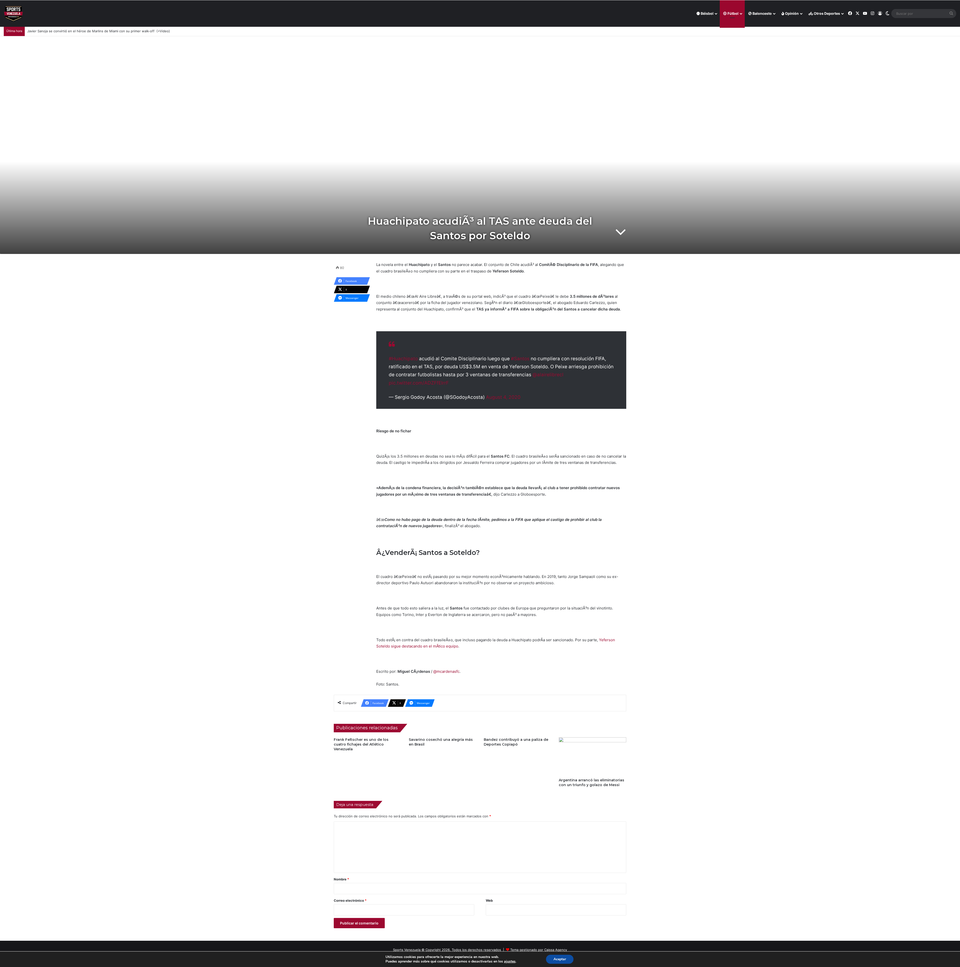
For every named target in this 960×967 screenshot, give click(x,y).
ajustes (510, 961)
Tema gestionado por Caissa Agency (538, 950)
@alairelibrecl (548, 375)
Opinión (791, 13)
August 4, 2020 (503, 397)
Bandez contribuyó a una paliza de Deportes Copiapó (516, 742)
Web (489, 900)
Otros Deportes (826, 13)
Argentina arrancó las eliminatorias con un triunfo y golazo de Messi (591, 782)
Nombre (341, 879)
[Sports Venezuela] (13, 14)
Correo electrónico (350, 900)
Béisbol (707, 13)
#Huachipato (403, 359)
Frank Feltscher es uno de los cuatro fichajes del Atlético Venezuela (361, 744)
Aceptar (560, 959)
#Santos (520, 359)
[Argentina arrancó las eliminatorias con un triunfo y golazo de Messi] (592, 756)
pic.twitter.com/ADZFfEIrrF (419, 383)
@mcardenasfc (446, 671)
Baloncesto (762, 13)
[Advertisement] (480, 74)
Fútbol (732, 13)
